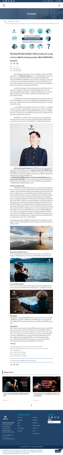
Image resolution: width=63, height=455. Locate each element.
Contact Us (35, 428)
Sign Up (51, 1)
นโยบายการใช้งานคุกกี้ (24, 453)
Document (20, 431)
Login (46, 1)
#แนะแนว (34, 360)
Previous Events (36, 425)
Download (35, 417)
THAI (57, 1)
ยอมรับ (58, 451)
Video (19, 425)
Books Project (21, 428)
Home (5, 21)
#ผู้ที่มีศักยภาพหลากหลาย (26, 360)
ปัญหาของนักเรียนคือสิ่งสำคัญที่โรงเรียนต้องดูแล (16, 395)
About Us (20, 417)
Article (18, 21)
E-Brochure (35, 423)
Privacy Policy (36, 433)
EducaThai (51, 422)
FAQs (34, 431)
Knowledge (11, 21)
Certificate (35, 420)
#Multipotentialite (16, 360)
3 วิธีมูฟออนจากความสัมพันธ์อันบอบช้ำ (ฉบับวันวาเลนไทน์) (46, 395)
